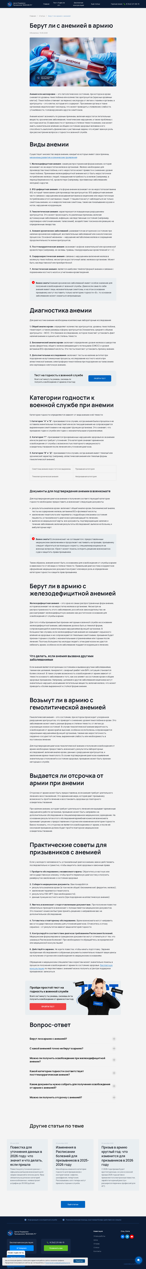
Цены (96, 1240)
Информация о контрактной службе (42, 1220)
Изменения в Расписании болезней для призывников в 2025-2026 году (72, 1156)
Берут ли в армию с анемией (59, 16)
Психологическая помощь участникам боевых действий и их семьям (93, 1220)
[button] (59, 4)
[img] (22, 1232)
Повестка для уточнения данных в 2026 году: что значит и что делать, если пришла (26, 1156)
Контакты (97, 1251)
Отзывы (97, 1243)
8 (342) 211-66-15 (132, 4)
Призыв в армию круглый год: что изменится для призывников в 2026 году (117, 1156)
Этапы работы (99, 1236)
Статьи (42, 16)
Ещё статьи (95, 4)
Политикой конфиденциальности (57, 1263)
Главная (33, 16)
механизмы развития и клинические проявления (53, 157)
